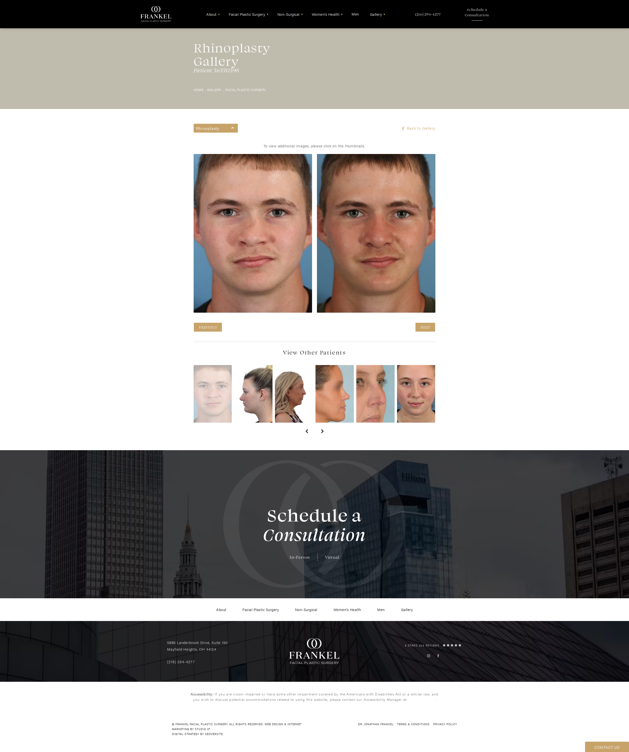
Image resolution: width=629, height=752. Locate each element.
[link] (428, 14)
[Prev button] (307, 431)
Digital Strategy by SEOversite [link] (197, 734)
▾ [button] (219, 14)
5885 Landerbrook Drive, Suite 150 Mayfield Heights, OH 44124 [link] (197, 646)
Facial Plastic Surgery (245, 90)
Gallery (214, 90)
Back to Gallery (420, 128)
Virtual (332, 557)
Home (198, 90)
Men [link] (355, 13)
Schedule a (477, 12)
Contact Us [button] (607, 747)
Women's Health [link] (326, 14)
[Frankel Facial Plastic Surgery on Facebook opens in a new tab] (438, 656)
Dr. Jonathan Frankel (376, 724)
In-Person (300, 557)
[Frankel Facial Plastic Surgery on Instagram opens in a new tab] (429, 656)
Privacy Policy (445, 724)
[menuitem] (212, 14)
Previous (208, 327)
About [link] (211, 14)
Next (425, 327)
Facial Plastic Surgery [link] (247, 14)
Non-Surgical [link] (288, 14)
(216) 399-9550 (421, 699)
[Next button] (322, 431)
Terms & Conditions (413, 724)
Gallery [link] (376, 14)
